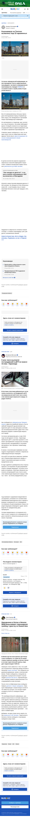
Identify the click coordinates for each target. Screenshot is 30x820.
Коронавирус (11, 23)
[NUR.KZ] (15, 9)
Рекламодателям (15, 806)
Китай (9, 744)
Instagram (16, 343)
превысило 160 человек (11, 715)
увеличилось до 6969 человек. (13, 166)
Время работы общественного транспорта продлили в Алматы (15, 265)
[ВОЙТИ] (27, 9)
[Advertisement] (15, 69)
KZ (25, 9)
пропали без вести (11, 677)
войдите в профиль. (9, 324)
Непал (17, 744)
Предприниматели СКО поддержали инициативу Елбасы (15, 271)
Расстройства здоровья (15, 12)
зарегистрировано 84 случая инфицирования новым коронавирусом (14, 137)
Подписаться (15, 527)
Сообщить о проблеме (15, 802)
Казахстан (4, 744)
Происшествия (5, 351)
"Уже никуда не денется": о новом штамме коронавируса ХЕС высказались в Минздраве (15, 174)
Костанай (16, 542)
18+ (21, 542)
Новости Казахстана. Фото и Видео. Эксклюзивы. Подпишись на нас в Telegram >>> (14, 238)
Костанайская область (7, 542)
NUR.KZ (20, 87)
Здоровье (4, 12)
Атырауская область (7, 293)
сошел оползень (12, 670)
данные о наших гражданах (14, 686)
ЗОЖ (24, 12)
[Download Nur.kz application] (15, 3)
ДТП (11, 351)
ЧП (11, 614)
